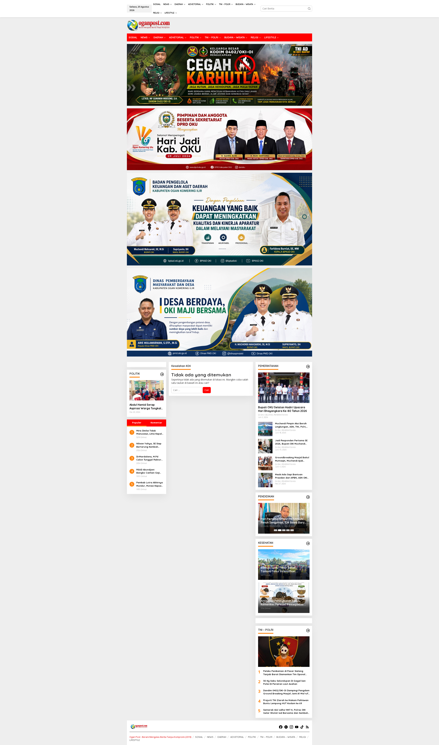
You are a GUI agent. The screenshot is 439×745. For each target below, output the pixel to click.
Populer (136, 422)
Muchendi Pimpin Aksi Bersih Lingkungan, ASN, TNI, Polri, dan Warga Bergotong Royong (291, 425)
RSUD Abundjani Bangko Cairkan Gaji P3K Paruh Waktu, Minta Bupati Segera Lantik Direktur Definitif (149, 471)
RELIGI (302, 737)
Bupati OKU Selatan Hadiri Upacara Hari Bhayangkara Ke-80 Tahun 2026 (282, 409)
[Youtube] (296, 727)
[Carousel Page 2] (279, 530)
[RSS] (307, 727)
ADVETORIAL (237, 737)
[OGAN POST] (148, 25)
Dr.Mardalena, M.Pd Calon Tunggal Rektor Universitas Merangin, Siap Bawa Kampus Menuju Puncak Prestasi (149, 458)
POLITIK (252, 737)
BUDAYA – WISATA (285, 737)
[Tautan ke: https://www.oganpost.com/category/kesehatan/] (308, 543)
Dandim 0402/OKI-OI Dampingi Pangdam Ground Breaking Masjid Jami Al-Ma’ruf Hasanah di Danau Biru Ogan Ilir (286, 692)
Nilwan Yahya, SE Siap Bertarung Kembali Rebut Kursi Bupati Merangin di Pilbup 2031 (149, 445)
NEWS (210, 737)
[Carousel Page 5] (292, 530)
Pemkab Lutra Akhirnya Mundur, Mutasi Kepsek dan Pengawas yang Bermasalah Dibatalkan (149, 484)
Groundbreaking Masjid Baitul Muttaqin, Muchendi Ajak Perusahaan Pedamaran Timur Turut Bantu (292, 459)
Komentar (156, 422)
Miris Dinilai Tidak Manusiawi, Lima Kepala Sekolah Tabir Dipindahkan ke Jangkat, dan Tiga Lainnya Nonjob (149, 432)
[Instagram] (291, 727)
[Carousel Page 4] (288, 530)
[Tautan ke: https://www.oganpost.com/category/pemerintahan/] (308, 367)
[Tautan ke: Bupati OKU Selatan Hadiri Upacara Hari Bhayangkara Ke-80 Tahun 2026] (284, 387)
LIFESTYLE (134, 740)
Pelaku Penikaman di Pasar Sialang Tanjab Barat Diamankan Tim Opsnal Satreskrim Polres (284, 673)
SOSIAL (199, 737)
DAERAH (221, 737)
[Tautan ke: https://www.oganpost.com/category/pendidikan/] (308, 497)
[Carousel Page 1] (275, 530)
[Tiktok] (302, 727)
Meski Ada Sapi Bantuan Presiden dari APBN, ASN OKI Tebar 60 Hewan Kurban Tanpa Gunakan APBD (291, 476)
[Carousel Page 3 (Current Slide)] (284, 530)
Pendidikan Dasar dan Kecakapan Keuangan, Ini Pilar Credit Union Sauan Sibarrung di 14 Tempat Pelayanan (283, 518)
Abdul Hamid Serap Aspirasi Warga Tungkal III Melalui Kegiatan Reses (146, 406)
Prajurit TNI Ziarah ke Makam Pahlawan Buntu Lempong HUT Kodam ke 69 (286, 702)
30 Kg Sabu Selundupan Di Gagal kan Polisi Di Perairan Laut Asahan (284, 682)
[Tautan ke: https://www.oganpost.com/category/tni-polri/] (308, 630)
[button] (309, 9)
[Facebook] (280, 727)
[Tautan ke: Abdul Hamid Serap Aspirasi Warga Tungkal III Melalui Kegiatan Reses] (146, 390)
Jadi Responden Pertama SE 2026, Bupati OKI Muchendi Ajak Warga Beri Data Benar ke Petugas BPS (291, 442)
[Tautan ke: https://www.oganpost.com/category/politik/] (162, 374)
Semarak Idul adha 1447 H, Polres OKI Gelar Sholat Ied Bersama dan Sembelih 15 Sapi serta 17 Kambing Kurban (286, 711)
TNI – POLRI (266, 737)
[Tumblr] (286, 727)
